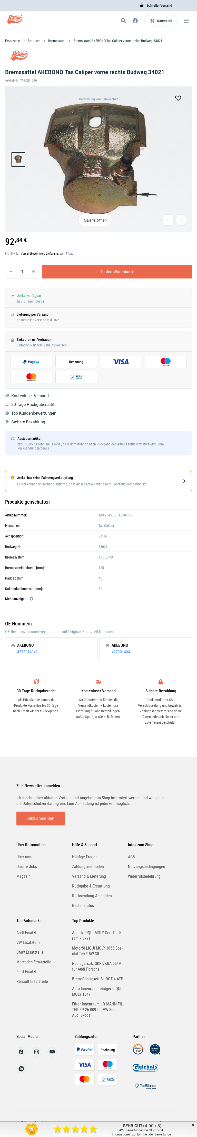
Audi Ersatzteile (29, 932)
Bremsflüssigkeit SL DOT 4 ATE (97, 978)
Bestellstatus (83, 905)
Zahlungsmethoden (88, 866)
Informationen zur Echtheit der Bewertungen (142, 1134)
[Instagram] (36, 1055)
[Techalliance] (145, 1090)
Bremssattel (56, 41)
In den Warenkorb (117, 271)
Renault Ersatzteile (32, 981)
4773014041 (122, 652)
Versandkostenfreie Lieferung (39, 253)
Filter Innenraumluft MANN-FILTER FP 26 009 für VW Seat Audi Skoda (98, 1010)
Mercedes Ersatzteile (33, 962)
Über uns (23, 856)
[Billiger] (138, 1053)
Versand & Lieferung (89, 876)
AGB (131, 856)
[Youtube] (52, 1055)
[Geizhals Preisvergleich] (145, 1071)
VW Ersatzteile (28, 942)
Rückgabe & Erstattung (91, 886)
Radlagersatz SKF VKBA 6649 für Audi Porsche (96, 966)
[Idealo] (155, 1053)
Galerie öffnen (95, 220)
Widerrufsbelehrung (144, 876)
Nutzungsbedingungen (146, 866)
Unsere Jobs (26, 866)
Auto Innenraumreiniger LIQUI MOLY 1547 (96, 991)
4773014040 (27, 652)
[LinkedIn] (21, 1072)
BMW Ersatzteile (30, 952)
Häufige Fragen (84, 856)
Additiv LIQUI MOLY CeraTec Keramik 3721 (98, 935)
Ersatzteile (13, 41)
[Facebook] (21, 1055)
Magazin (23, 876)
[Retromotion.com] (14, 22)
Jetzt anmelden (40, 818)
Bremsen (34, 41)
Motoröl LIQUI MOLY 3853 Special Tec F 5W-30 (97, 951)
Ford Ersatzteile (29, 971)
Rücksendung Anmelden (92, 895)
